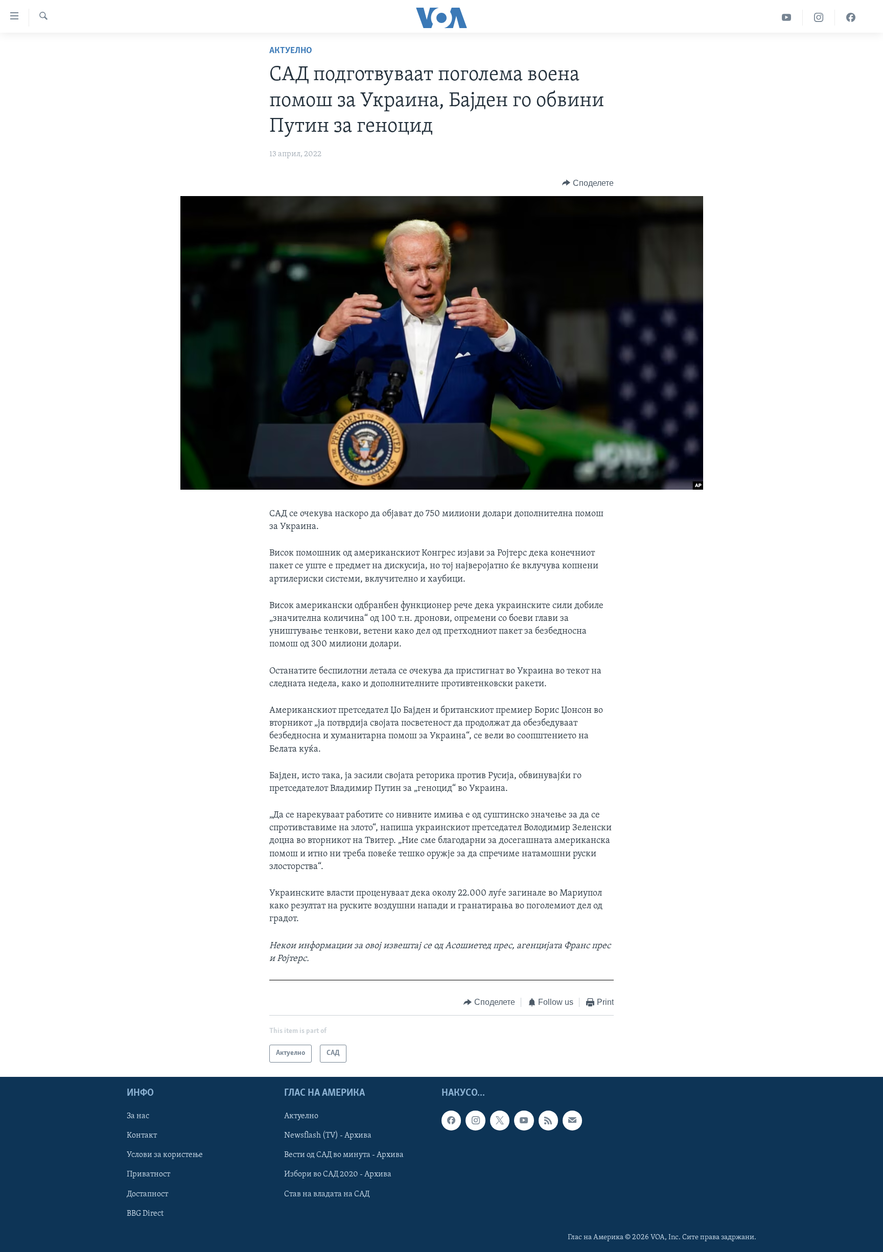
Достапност (147, 1194)
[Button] (588, 183)
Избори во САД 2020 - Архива (337, 1174)
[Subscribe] (572, 1120)
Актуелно (290, 51)
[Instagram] (819, 18)
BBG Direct (145, 1213)
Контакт (142, 1135)
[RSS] (548, 1120)
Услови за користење (165, 1155)
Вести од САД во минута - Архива (344, 1155)
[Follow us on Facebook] (451, 1120)
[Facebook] (851, 18)
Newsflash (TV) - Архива (327, 1135)
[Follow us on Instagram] (475, 1120)
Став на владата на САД (326, 1194)
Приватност (148, 1174)
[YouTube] (787, 18)
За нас (138, 1116)
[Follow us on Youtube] (523, 1120)
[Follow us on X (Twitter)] (499, 1120)
